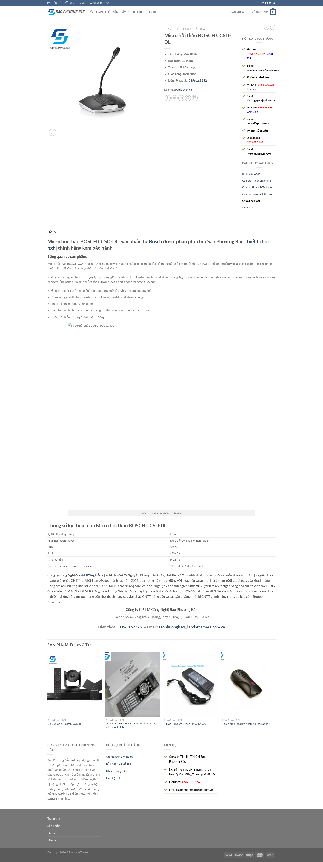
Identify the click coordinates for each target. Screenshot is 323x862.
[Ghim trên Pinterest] (188, 98)
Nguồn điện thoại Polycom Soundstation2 (245, 723)
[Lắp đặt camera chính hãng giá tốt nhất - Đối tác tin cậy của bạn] (66, 12)
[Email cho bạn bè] (181, 98)
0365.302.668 (255, 142)
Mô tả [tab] (51, 231)
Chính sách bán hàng (119, 756)
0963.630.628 (266, 84)
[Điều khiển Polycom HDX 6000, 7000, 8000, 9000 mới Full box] (132, 684)
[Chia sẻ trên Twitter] (174, 98)
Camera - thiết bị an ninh (256, 180)
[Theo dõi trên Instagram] (266, 3)
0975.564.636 (264, 107)
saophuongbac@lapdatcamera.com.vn (192, 627)
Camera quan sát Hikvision (257, 194)
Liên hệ (152, 11)
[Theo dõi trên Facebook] (263, 3)
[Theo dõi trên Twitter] (270, 3)
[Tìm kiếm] (91, 12)
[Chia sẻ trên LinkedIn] (195, 98)
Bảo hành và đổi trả (118, 763)
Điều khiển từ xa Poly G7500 (64, 723)
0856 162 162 (130, 627)
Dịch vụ (136, 11)
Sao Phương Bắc (88, 575)
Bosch (155, 241)
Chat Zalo (252, 89)
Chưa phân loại (194, 28)
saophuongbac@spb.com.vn (263, 69)
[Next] (275, 693)
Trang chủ (103, 11)
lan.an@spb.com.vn (258, 123)
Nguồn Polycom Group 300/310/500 (184, 723)
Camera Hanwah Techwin (257, 187)
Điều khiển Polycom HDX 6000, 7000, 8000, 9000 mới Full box (131, 725)
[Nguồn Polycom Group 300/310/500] (190, 684)
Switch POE (249, 207)
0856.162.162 (256, 54)
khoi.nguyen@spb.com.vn (261, 100)
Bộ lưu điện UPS (251, 173)
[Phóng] (52, 132)
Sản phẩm (119, 11)
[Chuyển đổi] (98, 825)
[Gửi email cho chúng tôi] (274, 3)
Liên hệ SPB (113, 778)
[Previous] (47, 693)
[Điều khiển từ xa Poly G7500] (74, 684)
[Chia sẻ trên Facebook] (168, 98)
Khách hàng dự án (117, 771)
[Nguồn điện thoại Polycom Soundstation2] (248, 684)
